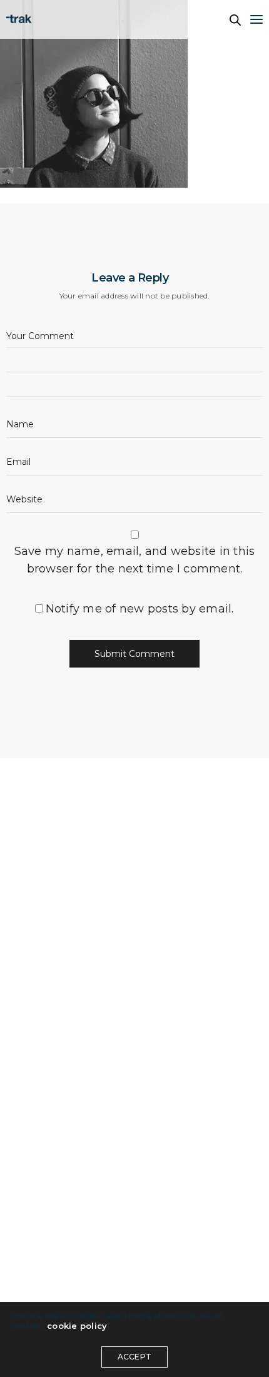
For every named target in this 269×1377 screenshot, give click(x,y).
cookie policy (77, 1326)
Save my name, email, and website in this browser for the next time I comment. (134, 560)
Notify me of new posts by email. (140, 609)
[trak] (21, 19)
